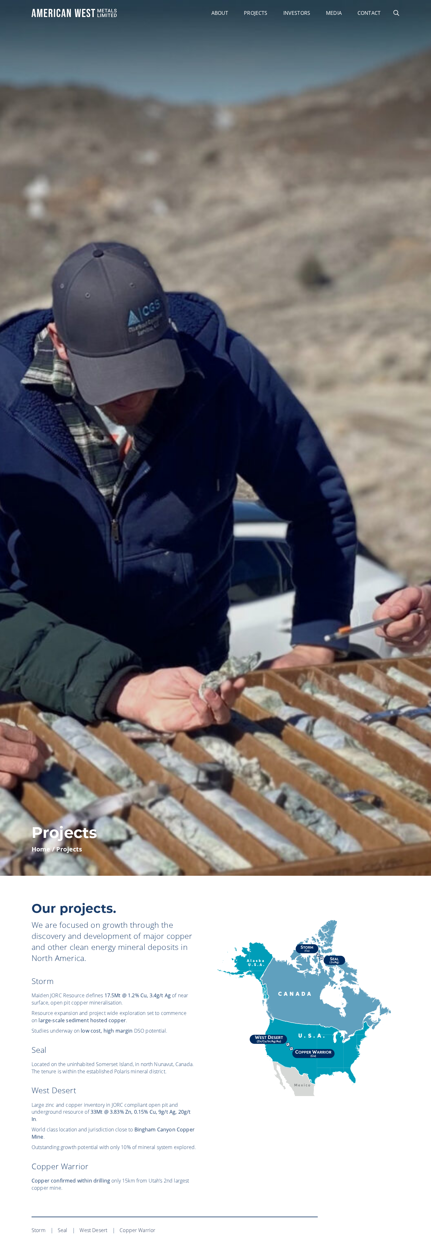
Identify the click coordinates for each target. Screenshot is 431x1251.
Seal (39, 1049)
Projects (255, 12)
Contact (369, 12)
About (219, 12)
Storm (43, 980)
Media (334, 12)
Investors (296, 12)
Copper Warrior (60, 1166)
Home (41, 849)
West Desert (54, 1090)
